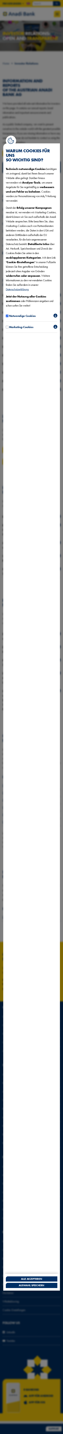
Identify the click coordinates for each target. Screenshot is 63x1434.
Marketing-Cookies (21, 327)
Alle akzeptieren (31, 1279)
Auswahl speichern (31, 1285)
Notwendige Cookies (22, 316)
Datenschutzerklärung (17, 289)
